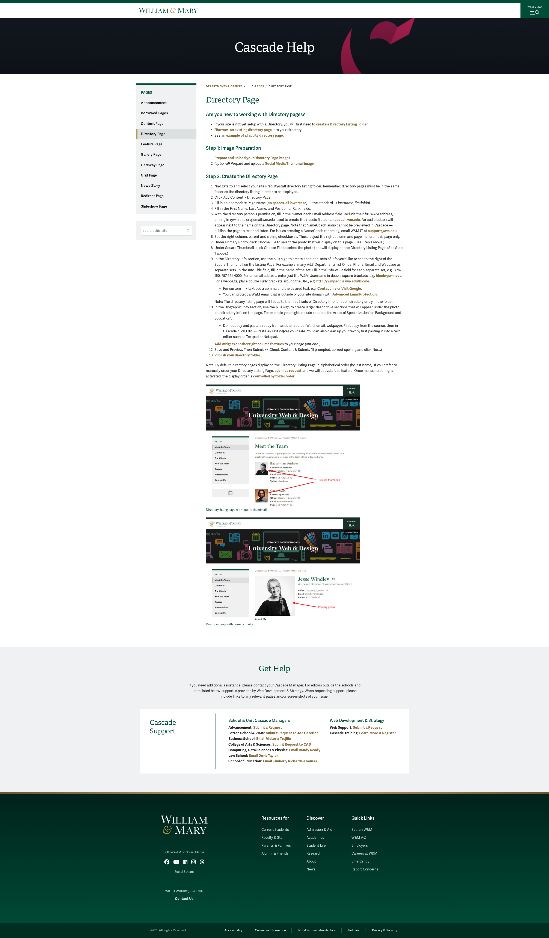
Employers (359, 845)
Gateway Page (152, 165)
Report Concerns (364, 869)
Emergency (360, 861)
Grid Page (149, 175)
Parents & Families (276, 845)
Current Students (275, 830)
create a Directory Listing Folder (342, 124)
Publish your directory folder (237, 355)
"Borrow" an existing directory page (243, 130)
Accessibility (233, 930)
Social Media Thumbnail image (289, 163)
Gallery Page (151, 154)
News (310, 869)
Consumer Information (270, 930)
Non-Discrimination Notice (317, 930)
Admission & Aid (319, 830)
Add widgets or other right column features (249, 344)
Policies (353, 930)
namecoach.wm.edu (343, 219)
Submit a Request (267, 727)
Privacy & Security (384, 930)
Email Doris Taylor (263, 755)
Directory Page (153, 134)
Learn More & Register (377, 733)
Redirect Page (152, 196)
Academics (315, 837)
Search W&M (361, 830)
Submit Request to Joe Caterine (292, 733)
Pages (259, 86)
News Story (150, 186)
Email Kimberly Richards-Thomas (290, 761)
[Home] (168, 10)
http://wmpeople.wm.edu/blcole (342, 281)
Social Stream (184, 872)
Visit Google (351, 288)
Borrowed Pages (154, 113)
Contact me (326, 288)
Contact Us (184, 898)
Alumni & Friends (274, 853)
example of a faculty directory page (254, 135)
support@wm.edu (382, 231)
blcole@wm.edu (388, 275)
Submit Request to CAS (291, 744)
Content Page (152, 124)
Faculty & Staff (273, 837)
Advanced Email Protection (354, 294)
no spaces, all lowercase (287, 203)
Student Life (316, 845)
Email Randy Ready (304, 750)
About (311, 861)
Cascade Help (275, 47)
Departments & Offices (224, 86)
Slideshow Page (154, 206)
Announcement (154, 103)
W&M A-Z (358, 837)
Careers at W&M (364, 853)
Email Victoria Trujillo (273, 738)
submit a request (288, 370)
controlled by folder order (273, 376)
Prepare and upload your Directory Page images (252, 158)
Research (313, 853)
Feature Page (151, 144)
